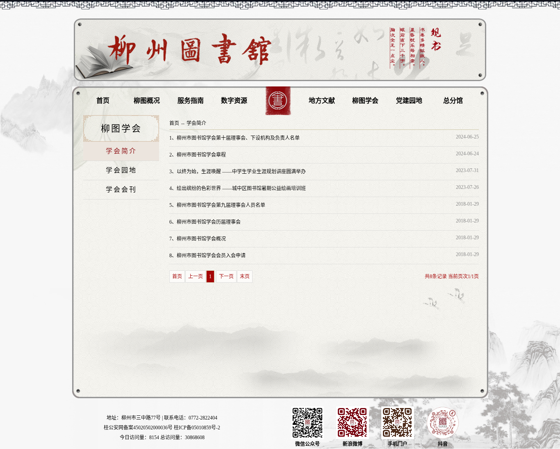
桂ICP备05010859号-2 (197, 428)
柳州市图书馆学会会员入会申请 (207, 256)
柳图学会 (365, 100)
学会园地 (121, 170)
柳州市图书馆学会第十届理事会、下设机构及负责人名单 (234, 138)
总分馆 (453, 100)
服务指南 (191, 100)
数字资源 (234, 100)
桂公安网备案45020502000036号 (138, 428)
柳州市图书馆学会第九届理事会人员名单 (217, 205)
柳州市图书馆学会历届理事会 (205, 222)
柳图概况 (147, 100)
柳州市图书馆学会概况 (197, 239)
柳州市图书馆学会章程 (197, 155)
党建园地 (409, 100)
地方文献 (322, 100)
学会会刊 (121, 189)
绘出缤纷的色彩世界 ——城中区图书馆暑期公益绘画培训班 (237, 188)
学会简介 (121, 150)
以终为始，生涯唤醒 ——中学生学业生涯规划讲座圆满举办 (237, 172)
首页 (102, 100)
